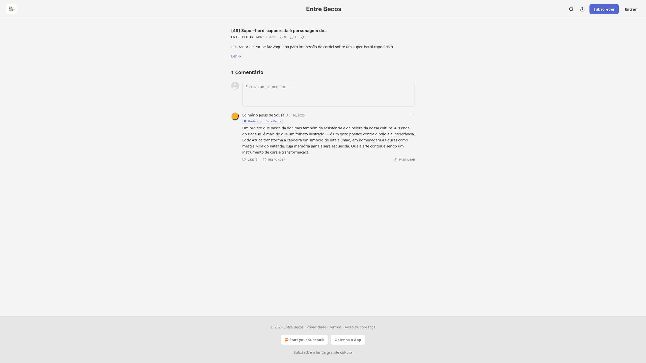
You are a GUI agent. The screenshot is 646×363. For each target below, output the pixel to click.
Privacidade (316, 327)
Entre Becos (242, 37)
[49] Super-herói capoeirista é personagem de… (279, 30)
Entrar (631, 9)
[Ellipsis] (412, 115)
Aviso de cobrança (360, 327)
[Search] (571, 9)
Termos (335, 327)
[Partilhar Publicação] (582, 9)
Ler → (236, 55)
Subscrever (604, 9)
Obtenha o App (348, 339)
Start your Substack (306, 339)
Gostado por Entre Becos (264, 121)
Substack (301, 352)
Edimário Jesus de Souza (263, 114)
